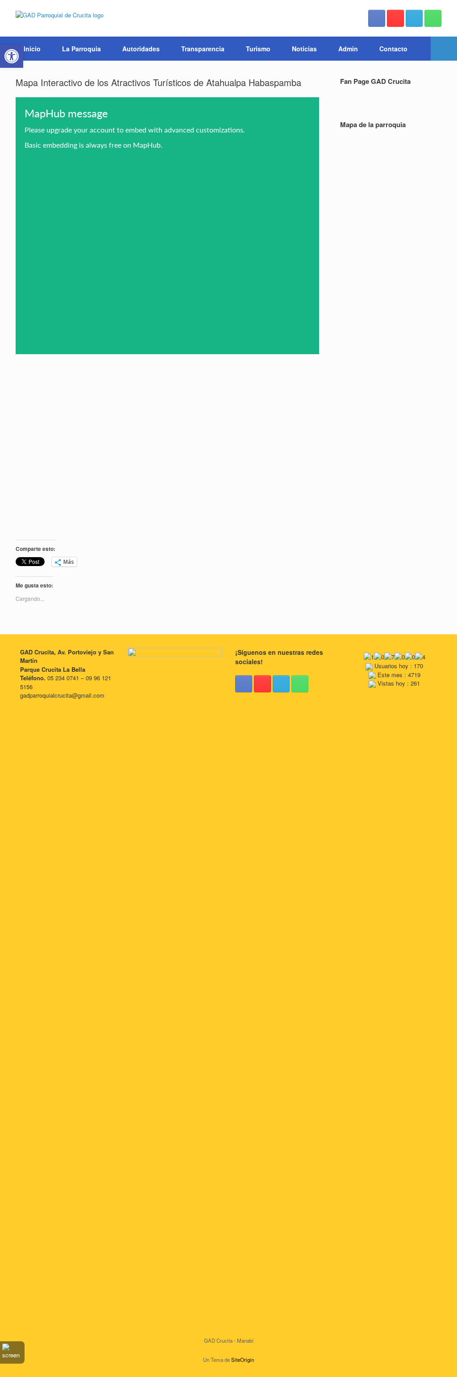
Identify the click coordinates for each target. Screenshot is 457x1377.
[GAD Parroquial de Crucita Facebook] (376, 18)
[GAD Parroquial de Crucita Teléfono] (432, 18)
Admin (348, 48)
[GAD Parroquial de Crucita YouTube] (395, 18)
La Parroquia (81, 48)
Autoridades (141, 48)
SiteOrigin (242, 1359)
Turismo (258, 48)
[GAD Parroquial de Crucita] (60, 14)
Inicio (32, 48)
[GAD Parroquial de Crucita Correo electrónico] (414, 18)
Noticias (304, 48)
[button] (444, 49)
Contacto (393, 48)
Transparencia (202, 48)
